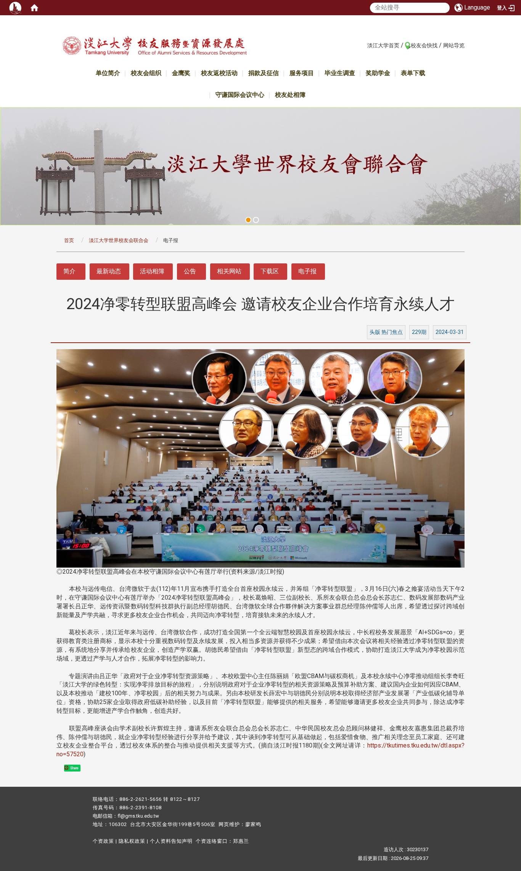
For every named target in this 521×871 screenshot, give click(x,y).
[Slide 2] (256, 220)
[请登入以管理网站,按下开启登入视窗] (15, 7)
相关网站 (229, 271)
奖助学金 (378, 73)
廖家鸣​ (253, 824)
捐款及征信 (263, 73)
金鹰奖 (181, 73)
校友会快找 (424, 45)
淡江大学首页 (383, 45)
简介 (69, 271)
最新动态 (108, 271)
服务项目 (301, 73)
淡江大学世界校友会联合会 (118, 240)
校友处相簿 (290, 94)
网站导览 (454, 45)
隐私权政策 (132, 841)
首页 (69, 240)
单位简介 (108, 73)
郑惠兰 (241, 841)
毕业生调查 (340, 73)
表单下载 (413, 73)
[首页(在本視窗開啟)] (34, 7)
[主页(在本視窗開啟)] (154, 47)
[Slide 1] (248, 220)
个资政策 (103, 841)
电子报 (307, 271)
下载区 (269, 271)
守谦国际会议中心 (239, 94)
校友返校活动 (219, 73)
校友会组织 (146, 73)
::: (363, 45)
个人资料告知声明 (171, 841)
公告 (190, 271)
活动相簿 (152, 271)
